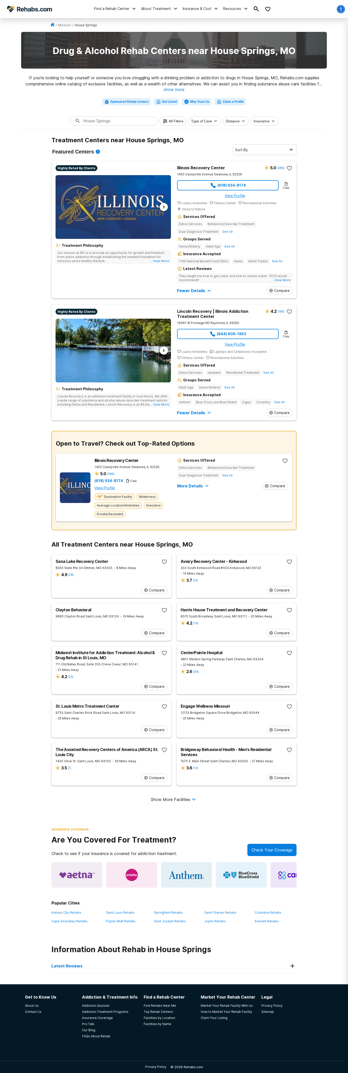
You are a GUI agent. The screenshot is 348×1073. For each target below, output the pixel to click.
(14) (195, 623)
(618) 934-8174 (231, 185)
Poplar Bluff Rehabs (121, 921)
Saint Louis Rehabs (120, 912)
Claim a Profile (233, 102)
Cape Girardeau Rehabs (69, 921)
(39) (195, 672)
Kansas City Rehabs (66, 912)
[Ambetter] (131, 875)
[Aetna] (76, 875)
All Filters (176, 121)
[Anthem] (186, 875)
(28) (70, 575)
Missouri (64, 25)
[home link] (52, 25)
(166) (280, 311)
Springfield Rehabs (168, 912)
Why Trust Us (199, 102)
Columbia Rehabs (268, 912)
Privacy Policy (155, 1067)
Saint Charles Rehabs (220, 912)
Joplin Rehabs (215, 921)
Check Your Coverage (271, 849)
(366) (280, 168)
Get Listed (169, 102)
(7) (69, 768)
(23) (70, 677)
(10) (195, 580)
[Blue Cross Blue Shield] (241, 875)
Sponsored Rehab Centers (129, 102)
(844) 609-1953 (231, 334)
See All (227, 232)
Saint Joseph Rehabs (170, 921)
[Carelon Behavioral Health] (296, 875)
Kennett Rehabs (267, 921)
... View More (159, 261)
